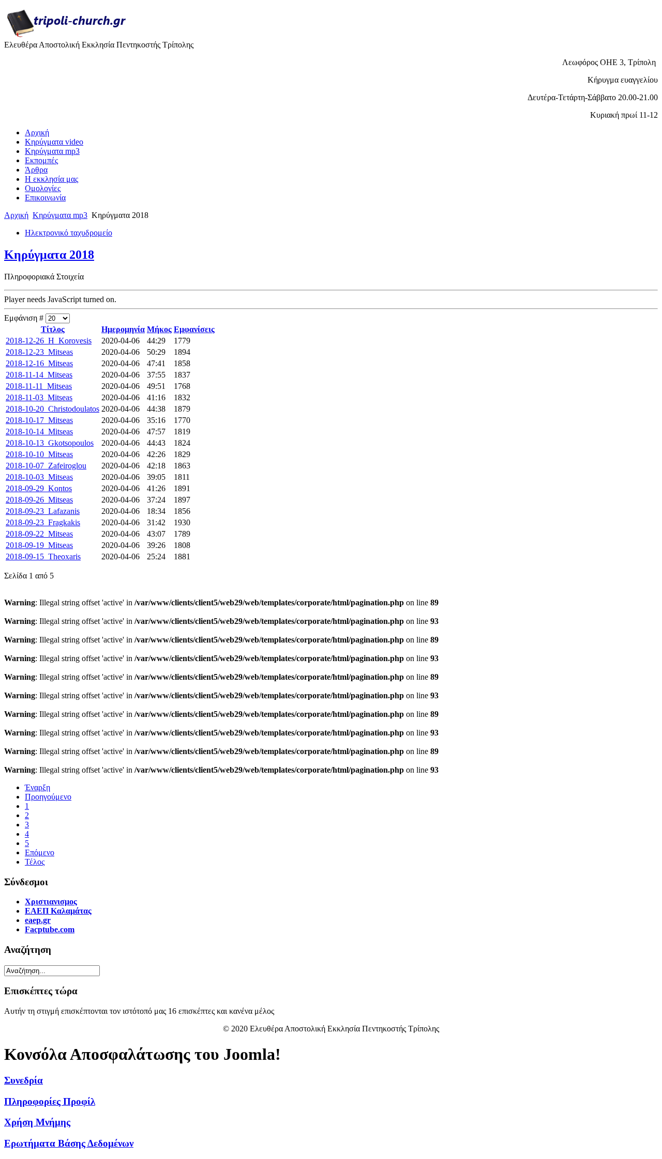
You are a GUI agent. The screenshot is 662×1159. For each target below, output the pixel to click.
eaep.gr (38, 920)
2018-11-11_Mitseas (39, 386)
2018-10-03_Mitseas (39, 477)
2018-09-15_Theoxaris (43, 556)
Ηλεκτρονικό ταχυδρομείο (68, 232)
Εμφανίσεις (194, 329)
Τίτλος (53, 329)
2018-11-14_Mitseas (39, 374)
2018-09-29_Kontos (39, 488)
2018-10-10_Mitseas (39, 454)
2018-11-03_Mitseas (39, 397)
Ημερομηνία (123, 329)
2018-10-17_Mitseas (39, 420)
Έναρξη (37, 787)
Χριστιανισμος (51, 901)
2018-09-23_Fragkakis (43, 522)
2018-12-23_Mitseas (39, 352)
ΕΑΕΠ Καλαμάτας (58, 910)
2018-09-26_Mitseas (39, 499)
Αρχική (16, 215)
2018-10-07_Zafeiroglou (46, 465)
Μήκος (159, 329)
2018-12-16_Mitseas (39, 363)
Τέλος (34, 861)
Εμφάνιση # (25, 318)
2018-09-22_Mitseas (39, 533)
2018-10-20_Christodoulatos (52, 408)
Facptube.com (49, 929)
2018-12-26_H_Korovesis (49, 340)
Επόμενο (39, 852)
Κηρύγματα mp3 (60, 215)
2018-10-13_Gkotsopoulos (50, 442)
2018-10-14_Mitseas (39, 431)
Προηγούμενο (48, 796)
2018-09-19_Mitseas (39, 545)
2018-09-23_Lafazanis (43, 511)
